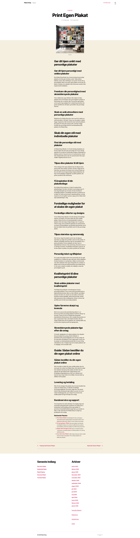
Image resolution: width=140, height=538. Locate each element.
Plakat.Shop (66, 20)
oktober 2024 (75, 480)
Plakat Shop (27, 2)
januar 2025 (75, 472)
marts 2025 (75, 466)
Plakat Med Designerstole (64, 428)
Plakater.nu (75, 515)
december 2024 (76, 475)
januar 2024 (75, 506)
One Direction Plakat (63, 434)
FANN (73, 524)
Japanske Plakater (76, 510)
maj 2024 (74, 494)
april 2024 (74, 497)
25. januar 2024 (75, 20)
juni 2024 (74, 491)
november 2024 (76, 477)
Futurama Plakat (41, 475)
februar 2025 (75, 469)
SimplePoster (75, 519)
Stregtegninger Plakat (63, 423)
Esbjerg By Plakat (41, 469)
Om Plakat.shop (106, 2)
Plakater (70, 10)
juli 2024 (74, 489)
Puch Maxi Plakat (62, 418)
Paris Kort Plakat (41, 466)
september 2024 (76, 483)
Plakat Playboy (41, 472)
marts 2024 (75, 500)
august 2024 (75, 486)
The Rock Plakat (41, 477)
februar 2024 (75, 503)
